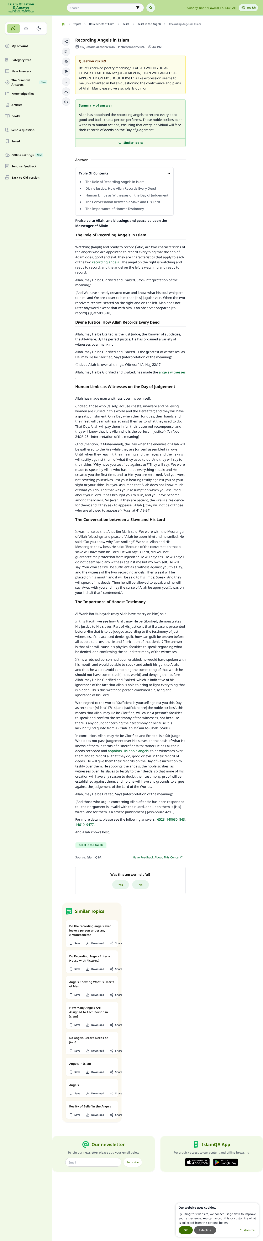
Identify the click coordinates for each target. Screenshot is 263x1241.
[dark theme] (38, 28)
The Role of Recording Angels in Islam (114, 181)
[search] (150, 7)
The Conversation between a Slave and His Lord (122, 202)
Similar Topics (133, 143)
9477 (90, 824)
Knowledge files (22, 94)
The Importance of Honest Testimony (114, 208)
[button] (66, 42)
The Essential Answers (28, 82)
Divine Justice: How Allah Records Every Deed (120, 188)
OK (186, 1230)
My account (19, 46)
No (140, 885)
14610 (80, 824)
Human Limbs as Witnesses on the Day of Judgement (126, 195)
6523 (161, 819)
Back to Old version (25, 177)
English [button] (251, 7)
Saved (15, 141)
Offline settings (26, 155)
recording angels (105, 262)
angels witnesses (172, 372)
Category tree (21, 60)
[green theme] (13, 28)
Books (15, 116)
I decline (205, 1230)
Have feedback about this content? (158, 857)
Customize (247, 1230)
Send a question (23, 130)
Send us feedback (24, 166)
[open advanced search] (138, 8)
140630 (172, 819)
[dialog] (217, 1220)
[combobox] (102, 8)
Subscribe (133, 1162)
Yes (120, 885)
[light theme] (26, 28)
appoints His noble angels (128, 751)
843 (182, 819)
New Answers (21, 71)
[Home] (63, 24)
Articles (16, 105)
